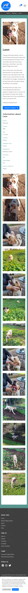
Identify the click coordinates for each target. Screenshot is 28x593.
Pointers (3, 525)
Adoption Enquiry (10, 108)
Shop (2, 528)
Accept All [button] (15, 589)
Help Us (3, 536)
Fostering (3, 541)
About (2, 523)
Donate (3, 539)
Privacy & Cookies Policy (7, 554)
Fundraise (3, 543)
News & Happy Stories (7, 521)
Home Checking (5, 546)
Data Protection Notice (7, 557)
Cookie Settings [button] (6, 589)
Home (2, 518)
